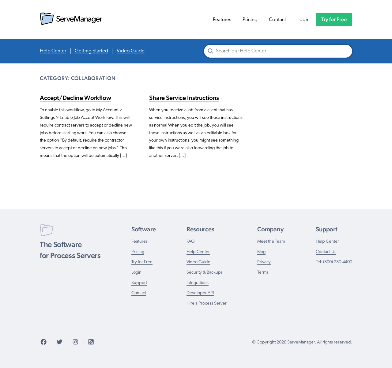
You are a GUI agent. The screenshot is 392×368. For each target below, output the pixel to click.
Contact (277, 19)
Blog (261, 252)
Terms (263, 272)
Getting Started (91, 51)
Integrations (198, 283)
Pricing (250, 19)
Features (222, 19)
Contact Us (326, 252)
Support (139, 283)
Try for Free (334, 19)
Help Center (53, 51)
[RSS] (91, 342)
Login (303, 19)
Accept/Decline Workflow (75, 97)
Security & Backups (205, 272)
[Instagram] (75, 342)
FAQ (190, 241)
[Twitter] (59, 342)
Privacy (264, 262)
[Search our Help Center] (210, 51)
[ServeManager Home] (71, 23)
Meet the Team (271, 241)
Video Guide (131, 51)
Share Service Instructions (184, 97)
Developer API (200, 293)
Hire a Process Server (207, 303)
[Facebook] (43, 342)
